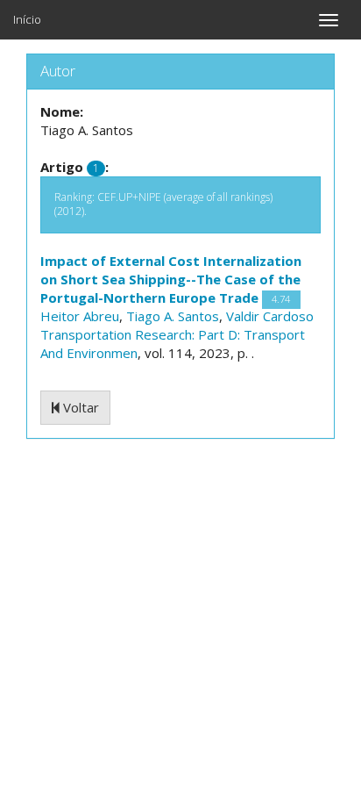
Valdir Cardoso (270, 316)
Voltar (79, 407)
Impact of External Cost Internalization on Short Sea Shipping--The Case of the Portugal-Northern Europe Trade (170, 279)
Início (27, 19)
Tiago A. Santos (172, 316)
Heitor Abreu (79, 316)
